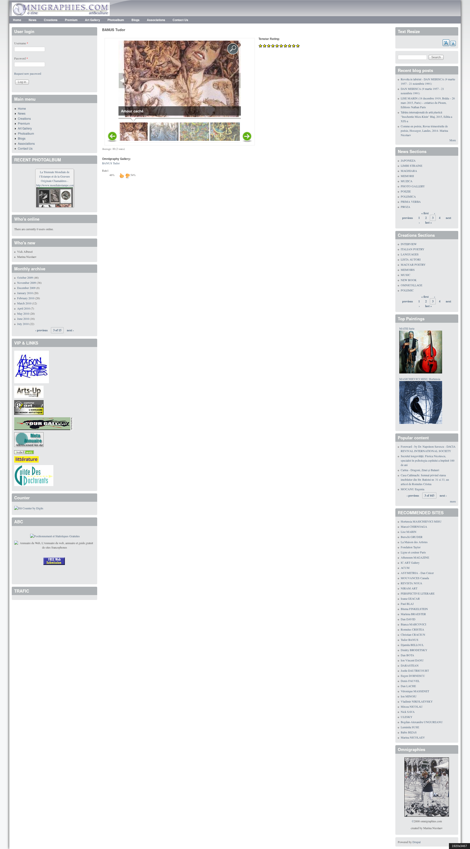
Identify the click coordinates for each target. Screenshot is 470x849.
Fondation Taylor (411, 547)
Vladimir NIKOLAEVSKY (417, 701)
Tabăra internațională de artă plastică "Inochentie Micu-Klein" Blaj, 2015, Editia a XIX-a (426, 116)
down (127, 176)
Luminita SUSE (410, 727)
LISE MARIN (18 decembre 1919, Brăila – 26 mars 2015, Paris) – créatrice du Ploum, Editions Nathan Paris (428, 102)
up (122, 176)
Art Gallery (92, 20)
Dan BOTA (407, 655)
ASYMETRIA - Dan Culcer (417, 573)
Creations (51, 20)
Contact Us (180, 20)
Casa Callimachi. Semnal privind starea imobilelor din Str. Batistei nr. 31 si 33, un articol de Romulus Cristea (425, 479)
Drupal (416, 842)
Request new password (27, 73)
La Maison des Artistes (414, 542)
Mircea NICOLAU (412, 706)
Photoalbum (115, 20)
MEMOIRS (408, 270)
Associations (156, 20)
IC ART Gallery (410, 562)
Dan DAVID (408, 619)
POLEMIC (407, 290)
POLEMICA (408, 196)
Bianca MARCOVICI (413, 624)
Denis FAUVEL (410, 681)
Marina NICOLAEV (413, 737)
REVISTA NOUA (411, 583)
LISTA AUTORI (411, 259)
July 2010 (23, 324)
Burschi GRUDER (412, 537)
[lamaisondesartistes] (31, 366)
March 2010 (24, 303)
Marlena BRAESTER (413, 614)
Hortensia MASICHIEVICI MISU (421, 521)
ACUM (405, 568)
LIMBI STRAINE (411, 165)
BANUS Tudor (111, 163)
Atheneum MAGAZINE (415, 557)
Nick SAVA (408, 712)
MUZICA (406, 181)
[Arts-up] (29, 391)
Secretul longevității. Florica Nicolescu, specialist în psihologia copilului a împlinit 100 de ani (427, 460)
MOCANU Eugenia (412, 489)
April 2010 (23, 308)
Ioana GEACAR (410, 598)
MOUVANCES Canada (415, 578)
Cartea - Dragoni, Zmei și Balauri (420, 470)
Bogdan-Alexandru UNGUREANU (422, 722)
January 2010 (25, 293)
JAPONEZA (408, 160)
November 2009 (26, 283)
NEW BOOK (409, 280)
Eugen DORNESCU (413, 676)
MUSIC (405, 275)
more (453, 501)
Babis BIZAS (409, 732)
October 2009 (25, 277)
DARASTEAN (410, 665)
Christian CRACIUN (413, 634)
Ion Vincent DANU (412, 660)
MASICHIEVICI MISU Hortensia (419, 379)
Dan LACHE (408, 686)
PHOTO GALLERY (413, 186)
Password (21, 58)
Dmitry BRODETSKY (414, 650)
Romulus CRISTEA (412, 629)
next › (70, 330)
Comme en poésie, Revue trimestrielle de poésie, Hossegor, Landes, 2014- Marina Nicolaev (424, 130)
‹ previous (41, 330)
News (32, 20)
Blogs (135, 20)
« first (425, 213)
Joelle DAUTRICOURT (415, 670)
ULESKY (406, 717)
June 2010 (23, 319)
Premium (71, 20)
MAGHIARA (409, 171)
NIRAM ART (409, 588)
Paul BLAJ (407, 604)
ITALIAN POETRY (412, 249)
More (452, 140)
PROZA (405, 207)
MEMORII (407, 176)
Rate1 (105, 170)
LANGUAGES (410, 254)
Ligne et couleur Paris (413, 552)
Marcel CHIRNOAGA (414, 526)
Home (17, 20)
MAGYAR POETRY (413, 264)
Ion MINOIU (409, 696)
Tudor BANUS (409, 640)
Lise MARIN (408, 532)
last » (428, 222)
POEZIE (406, 191)
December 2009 (26, 288)
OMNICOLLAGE (411, 285)
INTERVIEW (409, 244)
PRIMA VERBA (411, 201)
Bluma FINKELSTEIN (414, 609)
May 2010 (23, 313)
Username (21, 43)
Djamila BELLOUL (412, 645)
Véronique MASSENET (415, 691)
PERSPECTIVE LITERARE (418, 593)
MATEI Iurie (406, 328)
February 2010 (25, 298)
